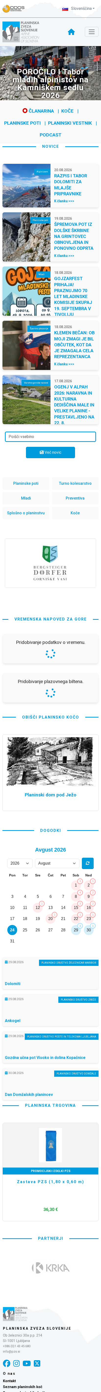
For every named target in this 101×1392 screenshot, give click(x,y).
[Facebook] (6, 1363)
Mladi (26, 498)
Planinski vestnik (70, 123)
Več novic (52, 452)
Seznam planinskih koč (22, 1387)
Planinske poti (22, 123)
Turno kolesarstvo (75, 483)
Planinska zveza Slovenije (37, 1328)
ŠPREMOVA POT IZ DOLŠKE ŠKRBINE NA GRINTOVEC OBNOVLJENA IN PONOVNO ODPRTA (73, 236)
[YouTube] (27, 1363)
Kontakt (9, 1381)
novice (50, 146)
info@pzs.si (11, 1351)
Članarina (40, 111)
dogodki (50, 830)
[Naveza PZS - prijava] (15, 8)
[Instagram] (16, 1363)
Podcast (51, 135)
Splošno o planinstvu (26, 513)
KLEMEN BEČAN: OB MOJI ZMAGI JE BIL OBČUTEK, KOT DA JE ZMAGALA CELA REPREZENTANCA (74, 344)
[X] (37, 1363)
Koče (67, 111)
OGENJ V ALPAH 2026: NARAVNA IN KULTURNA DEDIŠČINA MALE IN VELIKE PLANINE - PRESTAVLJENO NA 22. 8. (74, 404)
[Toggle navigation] (92, 32)
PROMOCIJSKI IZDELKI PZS (50, 1171)
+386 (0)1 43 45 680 (16, 1346)
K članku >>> (64, 201)
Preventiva (75, 498)
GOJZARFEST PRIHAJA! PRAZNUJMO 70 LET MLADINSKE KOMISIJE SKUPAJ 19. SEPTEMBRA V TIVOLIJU (73, 296)
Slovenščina (81, 8)
